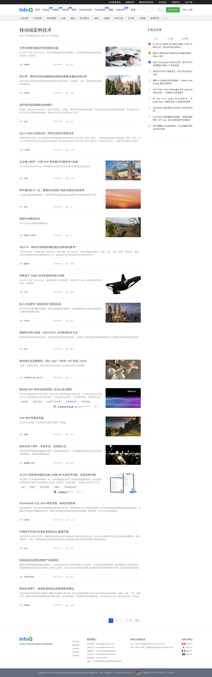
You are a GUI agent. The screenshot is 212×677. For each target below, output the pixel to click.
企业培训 (162, 2)
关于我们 (75, 642)
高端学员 (176, 2)
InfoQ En (189, 644)
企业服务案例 (114, 2)
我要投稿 (75, 645)
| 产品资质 (170, 673)
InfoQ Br (189, 654)
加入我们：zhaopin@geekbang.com (101, 654)
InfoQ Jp (189, 647)
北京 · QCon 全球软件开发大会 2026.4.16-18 (147, 644)
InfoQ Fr (189, 651)
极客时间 (130, 2)
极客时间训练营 (146, 2)
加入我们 (75, 652)
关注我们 (75, 655)
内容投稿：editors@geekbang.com (101, 644)
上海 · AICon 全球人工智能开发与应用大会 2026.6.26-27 (152, 647)
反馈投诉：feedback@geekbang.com (101, 651)
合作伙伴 (75, 649)
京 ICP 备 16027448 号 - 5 (123, 673)
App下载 (189, 2)
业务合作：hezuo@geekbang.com (100, 647)
